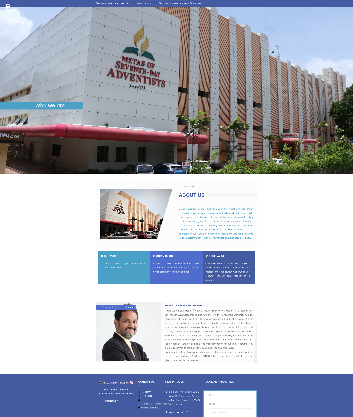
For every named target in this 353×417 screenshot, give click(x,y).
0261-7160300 (150, 3)
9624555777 (118, 3)
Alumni (171, 412)
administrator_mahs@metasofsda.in (153, 404)
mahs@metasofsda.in (149, 408)
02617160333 (184, 3)
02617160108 (196, 3)
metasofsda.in (111, 401)
